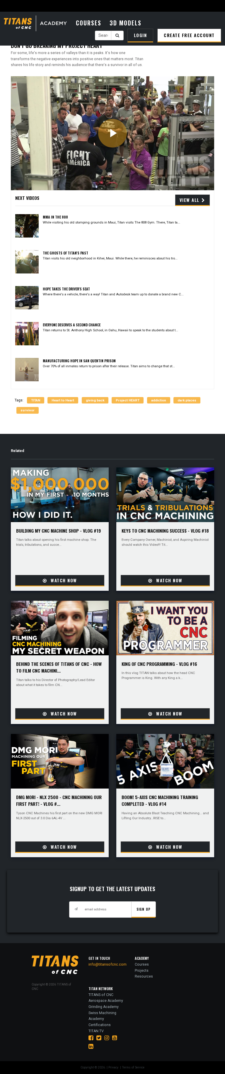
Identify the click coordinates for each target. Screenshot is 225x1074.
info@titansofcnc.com (107, 964)
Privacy (113, 1067)
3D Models (126, 22)
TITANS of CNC (100, 995)
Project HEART (127, 400)
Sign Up (144, 909)
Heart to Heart (63, 400)
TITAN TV (96, 1031)
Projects (142, 971)
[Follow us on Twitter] (98, 1038)
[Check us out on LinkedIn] (90, 1046)
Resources (144, 976)
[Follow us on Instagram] (106, 1038)
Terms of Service (133, 1067)
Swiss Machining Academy (102, 1016)
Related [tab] (17, 451)
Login (140, 35)
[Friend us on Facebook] (90, 1038)
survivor (28, 410)
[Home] (38, 23)
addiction (158, 400)
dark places (187, 400)
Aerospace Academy (105, 1001)
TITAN (35, 400)
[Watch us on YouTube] (114, 1038)
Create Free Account (189, 35)
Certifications (99, 1025)
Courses (88, 22)
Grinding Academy (103, 1007)
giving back (95, 400)
